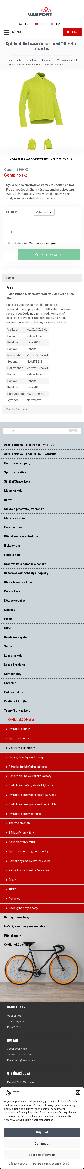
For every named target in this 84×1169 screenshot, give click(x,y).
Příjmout (42, 1132)
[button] (78, 1093)
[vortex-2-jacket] (50, 144)
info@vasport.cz (25, 1060)
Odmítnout (42, 1143)
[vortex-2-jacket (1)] (34, 144)
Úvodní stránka (14, 60)
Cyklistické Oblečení (39, 60)
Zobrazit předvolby (42, 1155)
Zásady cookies (18, 1163)
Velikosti (12, 212)
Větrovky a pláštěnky (67, 60)
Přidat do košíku (48, 254)
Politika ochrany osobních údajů (51, 1163)
